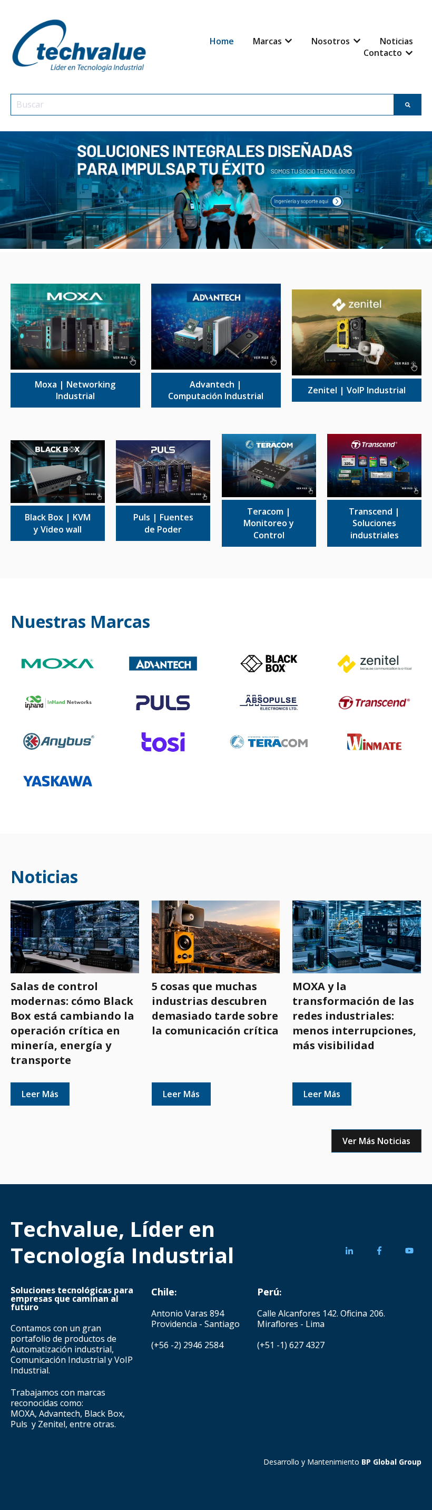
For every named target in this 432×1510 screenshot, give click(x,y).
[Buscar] (407, 104)
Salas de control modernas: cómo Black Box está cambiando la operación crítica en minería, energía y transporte (72, 1023)
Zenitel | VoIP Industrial (357, 390)
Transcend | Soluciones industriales (374, 523)
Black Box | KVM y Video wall (58, 523)
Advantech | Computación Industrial (215, 390)
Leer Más (40, 1094)
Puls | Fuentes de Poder (163, 523)
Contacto (383, 53)
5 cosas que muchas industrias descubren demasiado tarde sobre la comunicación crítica (215, 1008)
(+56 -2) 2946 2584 (187, 1345)
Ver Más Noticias (376, 1141)
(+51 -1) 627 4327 (291, 1345)
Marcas (267, 41)
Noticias (396, 41)
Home (222, 41)
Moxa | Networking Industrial (75, 390)
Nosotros (330, 41)
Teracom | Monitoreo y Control (268, 523)
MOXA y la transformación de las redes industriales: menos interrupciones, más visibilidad (354, 1015)
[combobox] (202, 104)
